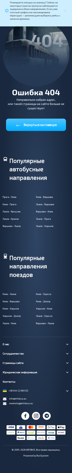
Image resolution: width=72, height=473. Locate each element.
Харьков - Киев (44, 308)
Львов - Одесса (44, 315)
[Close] (65, 11)
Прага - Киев (9, 196)
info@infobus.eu (17, 398)
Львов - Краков (11, 218)
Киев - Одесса (43, 294)
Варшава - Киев (44, 211)
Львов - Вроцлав (11, 211)
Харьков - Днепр (12, 315)
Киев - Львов (9, 294)
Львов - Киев (9, 323)
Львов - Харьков (44, 226)
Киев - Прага (9, 204)
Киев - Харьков (11, 308)
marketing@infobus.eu (21, 403)
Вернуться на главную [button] (36, 124)
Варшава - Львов (12, 226)
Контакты (9, 381)
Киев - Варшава (44, 196)
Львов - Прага (43, 218)
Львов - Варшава (45, 204)
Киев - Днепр (43, 301)
